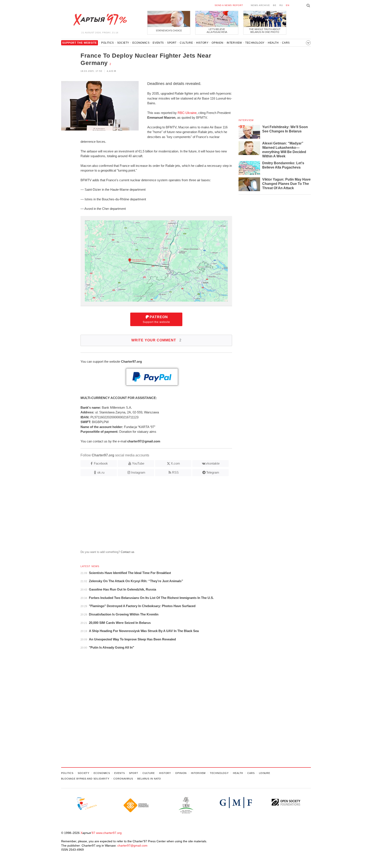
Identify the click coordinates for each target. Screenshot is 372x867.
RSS (175, 472)
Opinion (217, 42)
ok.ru (100, 472)
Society (123, 42)
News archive (260, 5)
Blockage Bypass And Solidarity (85, 778)
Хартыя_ (100, 19)
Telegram (212, 472)
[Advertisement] (146, 515)
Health (273, 42)
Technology (255, 42)
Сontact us (127, 552)
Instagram (138, 472)
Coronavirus (123, 778)
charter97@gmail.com (132, 845)
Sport (172, 42)
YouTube (138, 463)
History (202, 42)
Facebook (101, 463)
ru (281, 5)
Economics (140, 42)
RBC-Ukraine (187, 113)
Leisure (264, 773)
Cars (286, 42)
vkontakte (213, 463)
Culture (186, 42)
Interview (234, 42)
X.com (175, 463)
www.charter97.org (109, 833)
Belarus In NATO (149, 778)
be (274, 5)
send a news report (229, 5)
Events (158, 42)
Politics (107, 42)
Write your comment (156, 340)
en (287, 5)
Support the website (156, 319)
